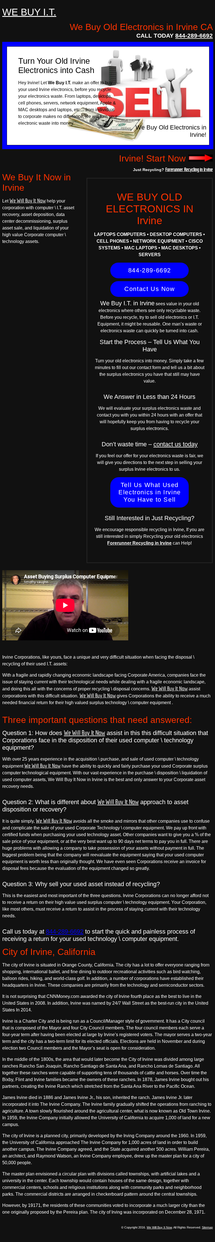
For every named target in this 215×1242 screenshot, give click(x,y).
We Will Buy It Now (28, 201)
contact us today (175, 444)
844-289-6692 (194, 35)
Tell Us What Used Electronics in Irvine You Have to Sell (149, 492)
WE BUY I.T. (29, 11)
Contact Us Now (149, 288)
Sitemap (207, 1227)
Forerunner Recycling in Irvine (189, 169)
